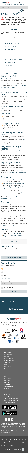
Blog (5, 376)
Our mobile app (8, 354)
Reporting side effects (10, 62)
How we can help (8, 352)
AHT (13, 149)
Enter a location (5, 281)
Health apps (7, 380)
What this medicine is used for (13, 46)
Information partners (9, 358)
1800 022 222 (14, 308)
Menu (24, 2)
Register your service (9, 360)
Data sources (8, 65)
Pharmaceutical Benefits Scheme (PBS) (13, 192)
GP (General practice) (9, 265)
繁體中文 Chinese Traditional (11, 400)
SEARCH (14, 291)
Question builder (8, 388)
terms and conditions (9, 225)
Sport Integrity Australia (15, 233)
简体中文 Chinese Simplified (11, 398)
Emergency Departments (10, 272)
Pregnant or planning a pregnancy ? (14, 59)
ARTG (10, 37)
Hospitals (5, 275)
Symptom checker (8, 386)
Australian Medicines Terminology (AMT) (14, 183)
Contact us (6, 368)
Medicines (6, 382)
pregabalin (14, 29)
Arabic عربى (7, 394)
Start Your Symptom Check (14, 257)
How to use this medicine (11, 53)
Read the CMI (4, 79)
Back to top (14, 241)
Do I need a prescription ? (12, 56)
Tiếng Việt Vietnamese (9, 402)
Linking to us (7, 356)
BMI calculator (7, 378)
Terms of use (7, 362)
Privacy (6, 364)
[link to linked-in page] (12, 419)
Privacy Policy (23, 430)
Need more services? (6, 278)
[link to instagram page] (9, 419)
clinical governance (10, 426)
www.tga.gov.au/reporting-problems (16, 172)
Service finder (7, 384)
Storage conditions (10, 50)
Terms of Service (6, 432)
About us (6, 370)
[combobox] (14, 7)
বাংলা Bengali (7, 396)
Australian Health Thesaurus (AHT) (12, 180)
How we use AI (7, 366)
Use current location (8, 287)
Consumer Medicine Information (13, 43)
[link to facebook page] (6, 419)
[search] (26, 7)
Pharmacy (6, 269)
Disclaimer (7, 69)
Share (24, 10)
